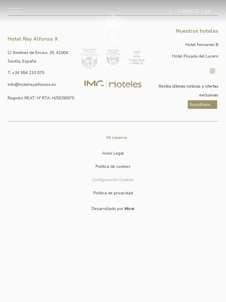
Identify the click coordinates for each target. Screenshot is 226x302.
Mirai (129, 208)
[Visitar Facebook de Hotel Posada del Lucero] (198, 71)
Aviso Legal (113, 153)
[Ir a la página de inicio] (113, 51)
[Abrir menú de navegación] (14, 11)
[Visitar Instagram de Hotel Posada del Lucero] (212, 71)
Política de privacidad (113, 193)
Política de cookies (113, 166)
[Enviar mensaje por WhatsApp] (165, 11)
